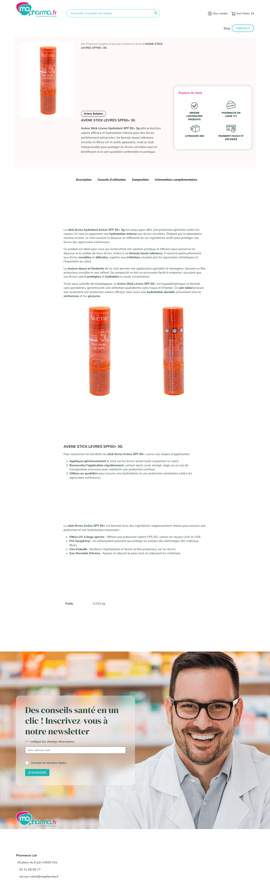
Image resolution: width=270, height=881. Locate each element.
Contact (243, 28)
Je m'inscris (37, 772)
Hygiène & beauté (109, 44)
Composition (140, 179)
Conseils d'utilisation (112, 179)
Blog (227, 28)
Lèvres (138, 44)
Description (84, 179)
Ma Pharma (88, 44)
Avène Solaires (93, 113)
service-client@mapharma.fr (39, 876)
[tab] (84, 180)
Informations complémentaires (176, 179)
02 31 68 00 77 (30, 869)
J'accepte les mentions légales (48, 762)
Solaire (127, 44)
